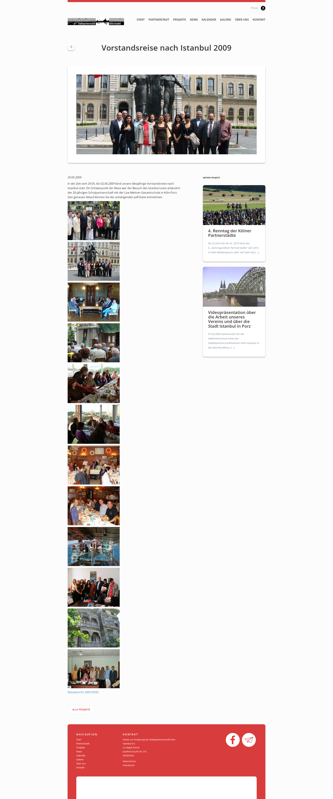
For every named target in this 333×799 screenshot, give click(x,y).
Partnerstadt (158, 19)
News (194, 19)
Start (141, 19)
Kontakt (259, 19)
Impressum (129, 765)
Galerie (225, 19)
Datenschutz (129, 761)
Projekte (179, 19)
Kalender (209, 19)
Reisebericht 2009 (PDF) (83, 692)
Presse (254, 8)
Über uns (242, 19)
